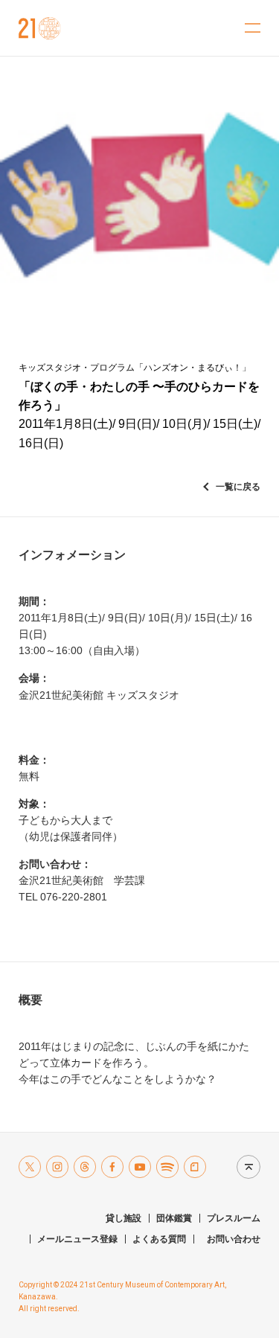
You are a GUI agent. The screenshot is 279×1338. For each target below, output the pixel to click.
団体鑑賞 (174, 1218)
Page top (244, 1166)
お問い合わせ (233, 1239)
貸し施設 (123, 1218)
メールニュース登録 (77, 1239)
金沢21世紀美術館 (40, 28)
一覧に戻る (238, 486)
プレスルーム (233, 1218)
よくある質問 (159, 1239)
